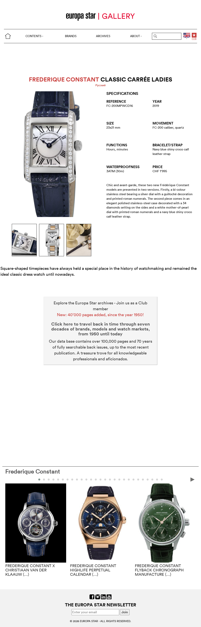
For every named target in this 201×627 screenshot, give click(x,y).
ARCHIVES (103, 36)
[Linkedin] (103, 596)
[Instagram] (97, 596)
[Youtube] (109, 596)
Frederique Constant (32, 471)
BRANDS (71, 36)
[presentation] (8, 479)
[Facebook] (92, 596)
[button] (39, 479)
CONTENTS (33, 36)
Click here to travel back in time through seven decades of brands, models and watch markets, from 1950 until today (100, 329)
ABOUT (135, 36)
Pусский (100, 85)
